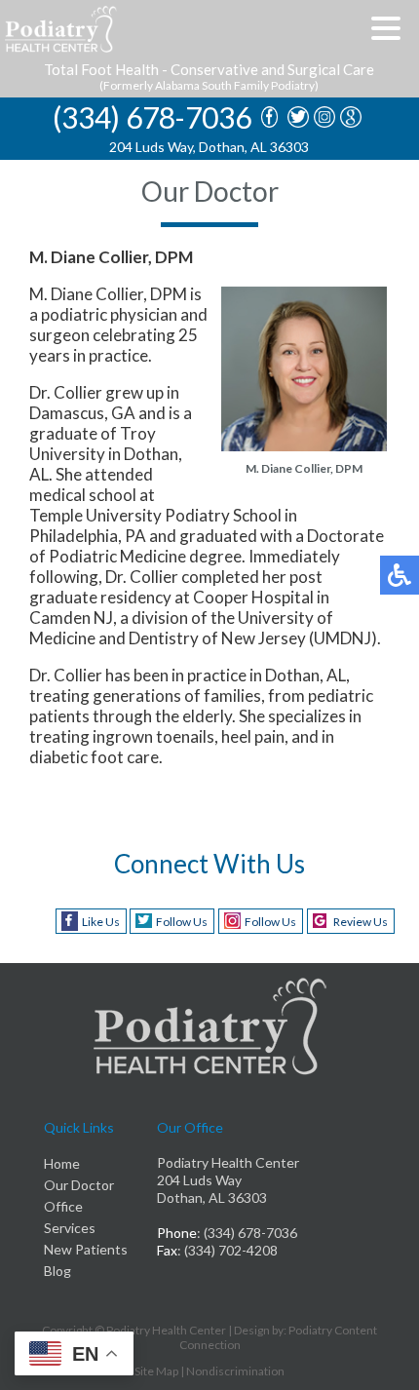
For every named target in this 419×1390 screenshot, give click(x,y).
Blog (57, 1270)
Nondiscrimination (235, 1371)
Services (69, 1227)
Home (62, 1163)
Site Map (156, 1371)
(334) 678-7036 (152, 117)
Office (63, 1206)
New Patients (86, 1249)
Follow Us (182, 921)
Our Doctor (79, 1185)
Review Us (360, 921)
